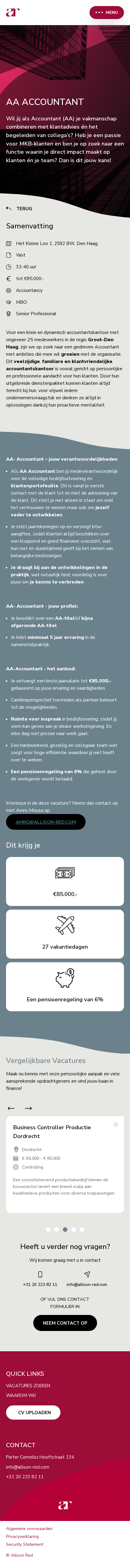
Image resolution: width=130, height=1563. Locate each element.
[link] (13, 12)
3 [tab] (65, 1229)
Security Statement (24, 1544)
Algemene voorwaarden (29, 1529)
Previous (9, 1108)
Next (31, 1108)
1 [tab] (48, 1229)
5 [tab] (82, 1229)
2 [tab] (56, 1229)
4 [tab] (73, 1229)
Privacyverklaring (22, 1536)
